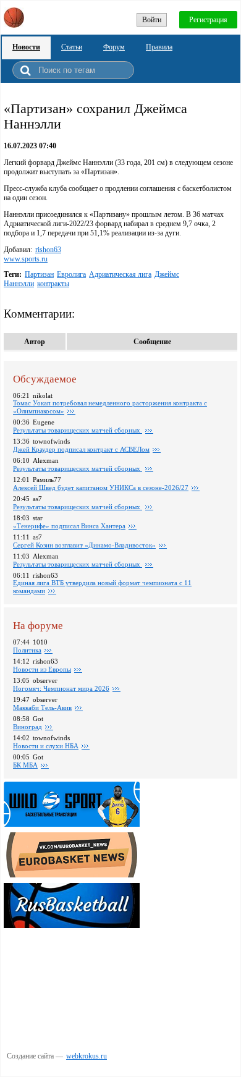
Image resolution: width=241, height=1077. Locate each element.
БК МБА (25, 765)
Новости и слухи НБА (45, 746)
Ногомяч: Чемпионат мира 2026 (61, 688)
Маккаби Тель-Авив (42, 707)
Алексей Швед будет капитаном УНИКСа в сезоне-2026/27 (100, 487)
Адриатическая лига (120, 274)
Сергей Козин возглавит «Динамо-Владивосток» (84, 545)
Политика (27, 650)
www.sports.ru (26, 259)
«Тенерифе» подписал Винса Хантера (69, 526)
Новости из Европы (42, 669)
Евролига (71, 274)
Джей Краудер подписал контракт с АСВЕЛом (81, 449)
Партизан (39, 274)
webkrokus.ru (86, 1056)
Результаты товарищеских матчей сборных (77, 430)
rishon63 (48, 249)
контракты (53, 283)
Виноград (27, 726)
